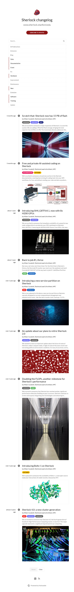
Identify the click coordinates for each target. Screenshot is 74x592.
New (12, 88)
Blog (11, 55)
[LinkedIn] (36, 578)
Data (12, 59)
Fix (11, 72)
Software (13, 96)
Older (41, 569)
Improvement (14, 80)
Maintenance (14, 84)
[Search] (64, 41)
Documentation (15, 63)
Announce (13, 51)
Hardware (14, 76)
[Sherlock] (37, 12)
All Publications (15, 47)
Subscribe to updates (37, 32)
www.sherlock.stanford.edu (37, 24)
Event (12, 67)
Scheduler (13, 92)
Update (12, 105)
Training (13, 101)
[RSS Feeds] (39, 578)
